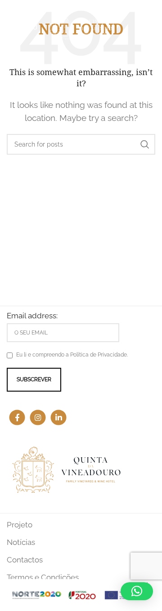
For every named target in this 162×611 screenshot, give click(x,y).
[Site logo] (81, 26)
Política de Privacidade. (99, 355)
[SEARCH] (145, 144)
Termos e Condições (43, 577)
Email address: (32, 315)
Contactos (25, 559)
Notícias (21, 542)
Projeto (19, 524)
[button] (137, 591)
